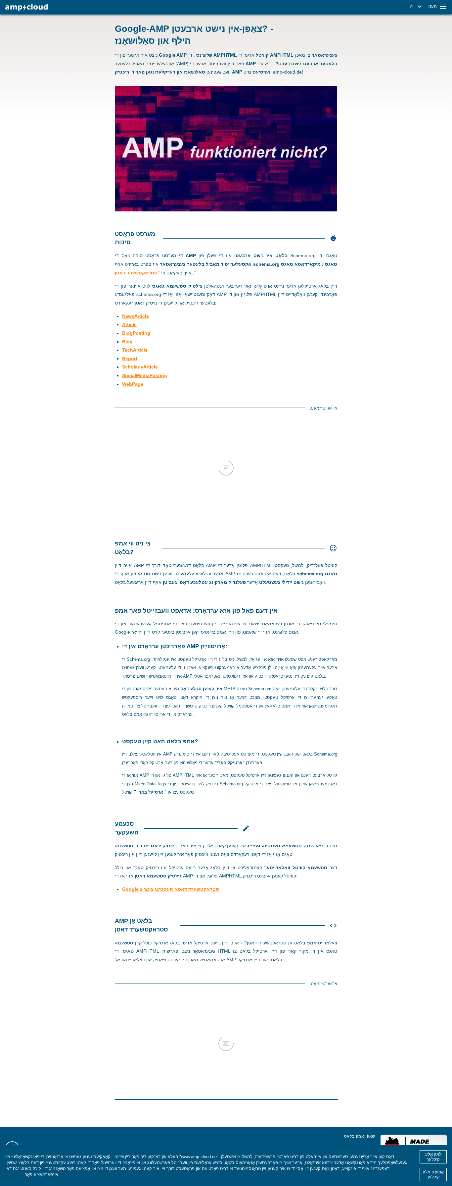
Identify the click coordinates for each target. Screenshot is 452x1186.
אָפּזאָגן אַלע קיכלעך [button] (433, 1174)
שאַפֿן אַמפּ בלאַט (359, 1136)
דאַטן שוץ (14, 1174)
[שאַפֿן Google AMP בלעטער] (26, 7)
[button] (416, 7)
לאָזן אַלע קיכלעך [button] (433, 1157)
